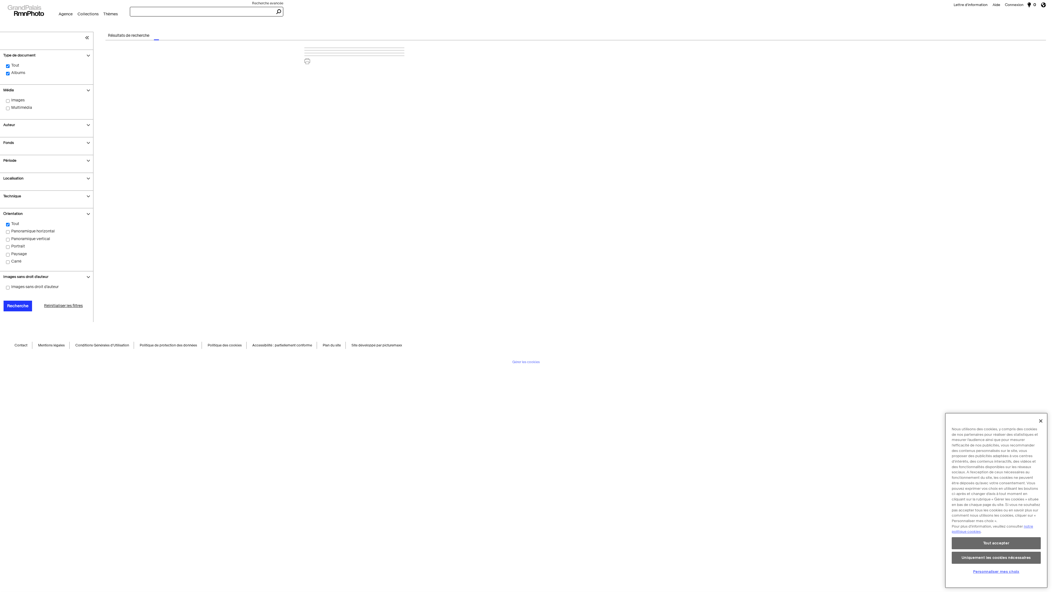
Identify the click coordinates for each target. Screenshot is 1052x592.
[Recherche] (26, 10)
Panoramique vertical (30, 239)
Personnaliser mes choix (996, 571)
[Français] (1045, 5)
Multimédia (21, 108)
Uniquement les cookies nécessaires (996, 557)
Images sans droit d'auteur (25, 276)
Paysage (19, 254)
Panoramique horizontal (33, 231)
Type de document (19, 55)
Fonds (8, 142)
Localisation (13, 178)
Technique (12, 196)
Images (18, 100)
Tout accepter (996, 543)
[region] (996, 500)
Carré (16, 261)
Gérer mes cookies (526, 363)
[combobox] (202, 11)
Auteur (9, 125)
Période (9, 160)
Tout (15, 65)
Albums (18, 73)
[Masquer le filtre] (88, 37)
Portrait (18, 246)
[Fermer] (1041, 421)
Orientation (13, 213)
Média (8, 90)
